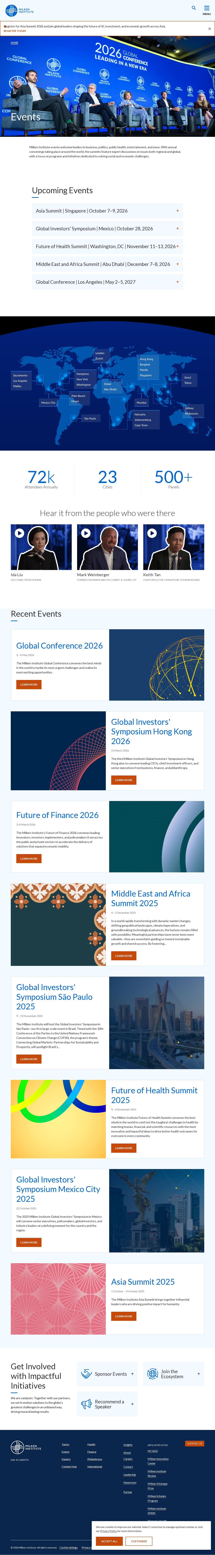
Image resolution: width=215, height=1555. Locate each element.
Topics (65, 1444)
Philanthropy (94, 1459)
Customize (139, 1541)
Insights (128, 1444)
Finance (91, 1451)
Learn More (28, 684)
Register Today (15, 30)
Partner (127, 1492)
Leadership (129, 1474)
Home (14, 42)
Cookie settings (68, 1547)
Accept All (109, 1541)
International (94, 1466)
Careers (128, 1458)
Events (65, 1451)
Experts (66, 1459)
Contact (128, 1466)
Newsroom (129, 1482)
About (127, 1452)
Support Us (194, 1443)
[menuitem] (73, 1444)
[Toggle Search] (194, 8)
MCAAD (153, 1450)
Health (91, 1444)
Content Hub (69, 1466)
